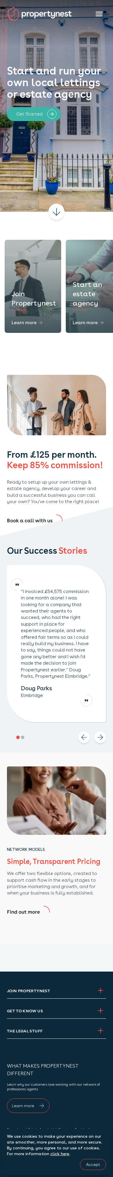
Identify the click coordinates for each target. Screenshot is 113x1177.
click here (59, 1153)
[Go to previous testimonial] (84, 737)
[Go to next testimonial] (100, 737)
